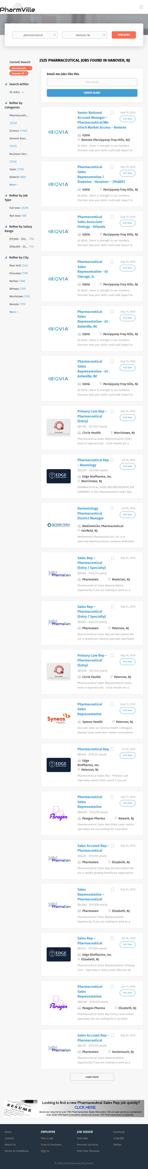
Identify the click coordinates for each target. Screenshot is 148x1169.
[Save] (112, 113)
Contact (9, 1138)
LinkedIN (118, 1138)
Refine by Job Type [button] (16, 198)
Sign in (45, 1151)
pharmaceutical (20, 68)
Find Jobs (124, 34)
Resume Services (87, 1144)
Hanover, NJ (18, 73)
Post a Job (47, 1138)
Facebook (119, 1132)
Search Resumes (51, 1144)
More (12, 184)
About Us (10, 1144)
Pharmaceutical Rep (93, 749)
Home (8, 1132)
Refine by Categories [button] (13, 105)
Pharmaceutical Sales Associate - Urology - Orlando (91, 222)
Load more (92, 1077)
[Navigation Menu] (141, 7)
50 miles (15, 92)
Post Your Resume (88, 1151)
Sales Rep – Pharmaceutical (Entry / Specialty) (91, 563)
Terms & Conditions (17, 1151)
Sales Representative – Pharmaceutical (90, 894)
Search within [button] (18, 84)
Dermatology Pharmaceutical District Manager (90, 513)
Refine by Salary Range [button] (18, 229)
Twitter (117, 1144)
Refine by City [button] (18, 257)
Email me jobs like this (63, 74)
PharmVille (87, 1163)
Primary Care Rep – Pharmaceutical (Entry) (92, 416)
